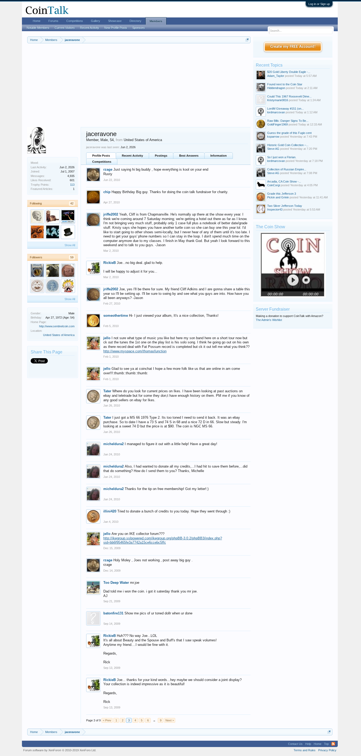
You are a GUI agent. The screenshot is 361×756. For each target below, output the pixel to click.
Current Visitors (65, 27)
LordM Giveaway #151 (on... (285, 108)
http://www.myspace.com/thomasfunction (134, 351)
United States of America (59, 335)
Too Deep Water (116, 583)
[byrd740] (37, 286)
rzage (107, 169)
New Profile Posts (115, 27)
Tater (107, 391)
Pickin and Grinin (278, 197)
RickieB (109, 263)
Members (156, 21)
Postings (161, 155)
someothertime (115, 316)
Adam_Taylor (275, 75)
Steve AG (273, 148)
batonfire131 (113, 613)
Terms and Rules (305, 750)
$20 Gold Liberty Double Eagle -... (288, 71)
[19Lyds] (68, 286)
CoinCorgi (273, 185)
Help (308, 743)
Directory (135, 20)
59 (71, 257)
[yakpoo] (52, 270)
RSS (333, 744)
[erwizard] (37, 232)
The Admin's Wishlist (269, 319)
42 (71, 203)
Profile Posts (101, 155)
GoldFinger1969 (277, 124)
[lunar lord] (68, 270)
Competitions (101, 161)
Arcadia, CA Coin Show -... (284, 181)
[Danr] (37, 216)
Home (36, 20)
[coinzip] (68, 232)
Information (218, 155)
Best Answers (188, 155)
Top (326, 743)
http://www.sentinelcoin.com (57, 326)
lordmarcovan (276, 112)
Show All (69, 245)
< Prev (107, 720)
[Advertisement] (139, 87)
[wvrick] (52, 216)
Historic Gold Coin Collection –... (287, 145)
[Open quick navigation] (247, 39)
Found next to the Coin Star (284, 84)
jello (106, 338)
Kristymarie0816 (277, 100)
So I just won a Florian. (281, 157)
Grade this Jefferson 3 (281, 193)
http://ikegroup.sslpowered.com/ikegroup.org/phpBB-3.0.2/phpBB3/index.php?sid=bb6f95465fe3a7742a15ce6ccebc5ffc (162, 540)
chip (106, 192)
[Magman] (52, 232)
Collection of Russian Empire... (286, 169)
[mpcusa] (37, 270)
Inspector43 (275, 209)
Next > (169, 720)
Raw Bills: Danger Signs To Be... (287, 120)
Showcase (115, 20)
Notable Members (38, 27)
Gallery (95, 20)
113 (72, 184)
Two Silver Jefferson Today (284, 205)
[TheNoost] (52, 286)
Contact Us (295, 743)
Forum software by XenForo (59, 750)
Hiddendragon (276, 88)
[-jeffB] (68, 216)
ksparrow (273, 136)
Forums (53, 20)
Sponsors (138, 27)
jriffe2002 (110, 214)
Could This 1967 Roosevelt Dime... (289, 96)
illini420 (109, 511)
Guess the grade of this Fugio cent (289, 132)
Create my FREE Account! (293, 47)
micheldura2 (113, 444)
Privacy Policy (327, 750)
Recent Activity (132, 155)
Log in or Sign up (319, 4)
